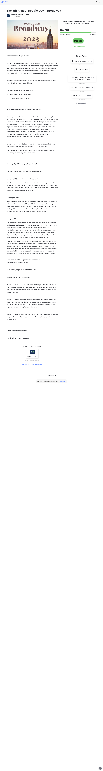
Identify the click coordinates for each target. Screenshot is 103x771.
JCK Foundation (15, 16)
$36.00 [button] (90, 61)
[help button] (100, 768)
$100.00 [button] (91, 77)
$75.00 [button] (88, 96)
